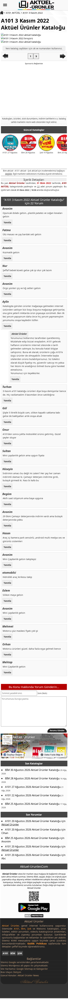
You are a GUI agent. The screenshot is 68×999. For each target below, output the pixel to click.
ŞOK (20, 953)
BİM (12, 953)
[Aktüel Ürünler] (36, 5)
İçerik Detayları (34, 179)
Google (12, 962)
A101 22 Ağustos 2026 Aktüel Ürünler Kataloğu (33, 795)
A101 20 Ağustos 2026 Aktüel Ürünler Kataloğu (33, 821)
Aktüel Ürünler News (28, 975)
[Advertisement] (34, 90)
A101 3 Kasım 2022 (33, 12)
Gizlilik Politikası (36, 943)
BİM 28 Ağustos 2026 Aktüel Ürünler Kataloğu (32, 778)
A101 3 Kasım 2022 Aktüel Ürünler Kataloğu (33, 24)
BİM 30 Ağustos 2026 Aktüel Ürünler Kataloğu (32, 770)
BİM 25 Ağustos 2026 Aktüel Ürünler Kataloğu (32, 804)
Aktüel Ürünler (17, 183)
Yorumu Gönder (57, 730)
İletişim (17, 972)
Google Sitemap (24, 968)
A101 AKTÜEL (13, 12)
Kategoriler (42, 968)
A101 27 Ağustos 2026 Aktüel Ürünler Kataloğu (33, 787)
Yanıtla (7, 222)
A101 (5, 953)
